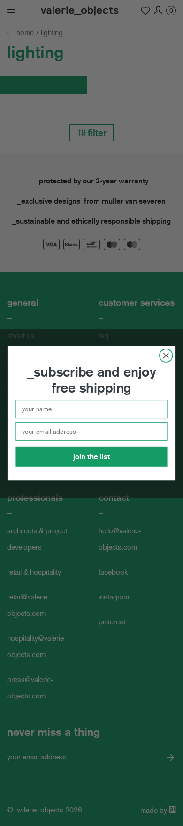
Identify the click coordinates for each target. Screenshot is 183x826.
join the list (91, 456)
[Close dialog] (166, 355)
